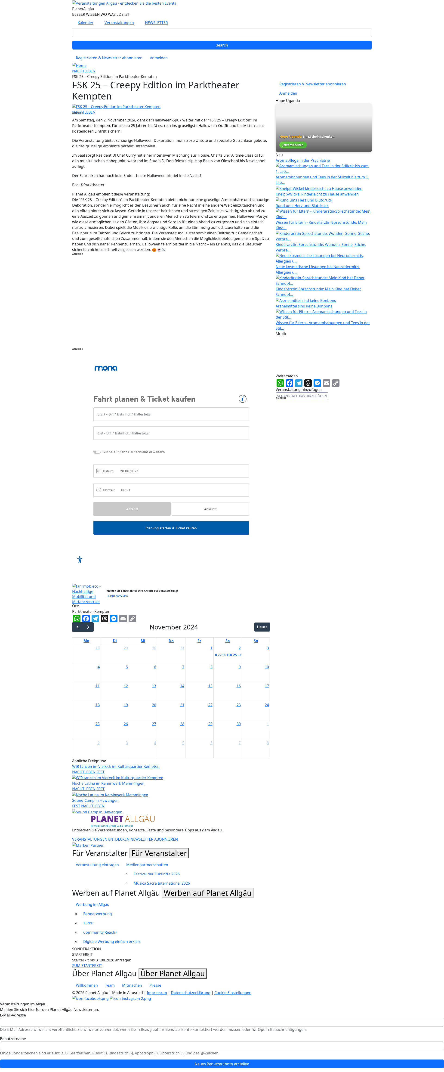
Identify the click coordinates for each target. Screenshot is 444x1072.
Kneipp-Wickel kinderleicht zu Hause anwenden (317, 194)
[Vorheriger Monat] (77, 627)
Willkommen (87, 985)
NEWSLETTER (156, 22)
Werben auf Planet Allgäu (208, 893)
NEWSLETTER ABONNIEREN (154, 839)
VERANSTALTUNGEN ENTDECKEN (101, 839)
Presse (155, 985)
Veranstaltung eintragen (97, 864)
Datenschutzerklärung (190, 992)
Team (110, 985)
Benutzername (13, 1038)
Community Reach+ (100, 932)
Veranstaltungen (119, 22)
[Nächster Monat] (88, 627)
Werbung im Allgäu (92, 904)
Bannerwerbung (97, 913)
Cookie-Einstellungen (232, 992)
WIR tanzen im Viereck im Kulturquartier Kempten (116, 766)
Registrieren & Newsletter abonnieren (109, 57)
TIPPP (88, 923)
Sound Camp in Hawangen (95, 800)
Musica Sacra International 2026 (162, 883)
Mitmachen (132, 985)
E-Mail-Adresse (13, 1015)
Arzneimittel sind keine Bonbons (304, 306)
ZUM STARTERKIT (87, 965)
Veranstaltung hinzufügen (302, 396)
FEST (100, 772)
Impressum (157, 992)
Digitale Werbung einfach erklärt (112, 941)
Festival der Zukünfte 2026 (157, 874)
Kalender (85, 22)
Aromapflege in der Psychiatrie (303, 160)
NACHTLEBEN (84, 71)
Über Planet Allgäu (172, 973)
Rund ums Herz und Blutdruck (302, 205)
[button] (116, 106)
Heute (262, 626)
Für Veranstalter (159, 853)
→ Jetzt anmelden (117, 596)
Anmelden (159, 57)
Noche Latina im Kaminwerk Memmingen (108, 783)
